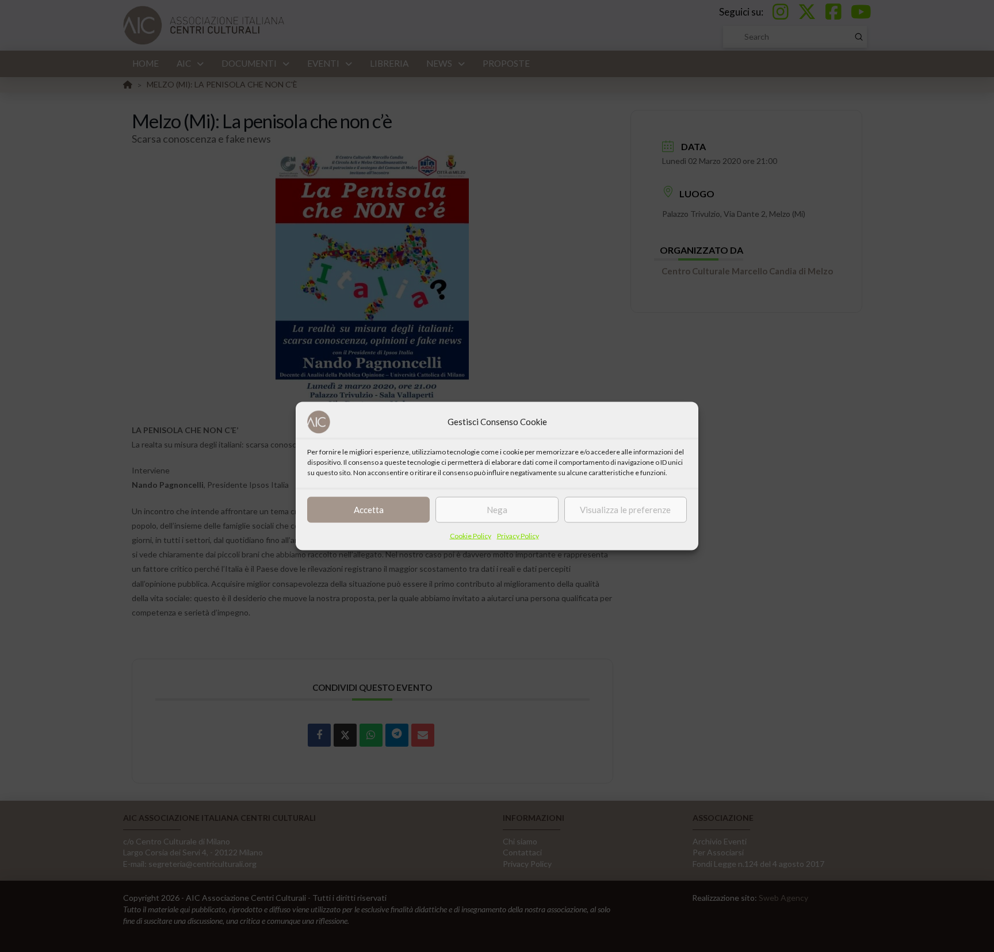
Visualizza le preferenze (625, 509)
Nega (497, 509)
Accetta (369, 509)
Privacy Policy (518, 535)
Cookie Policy (470, 535)
